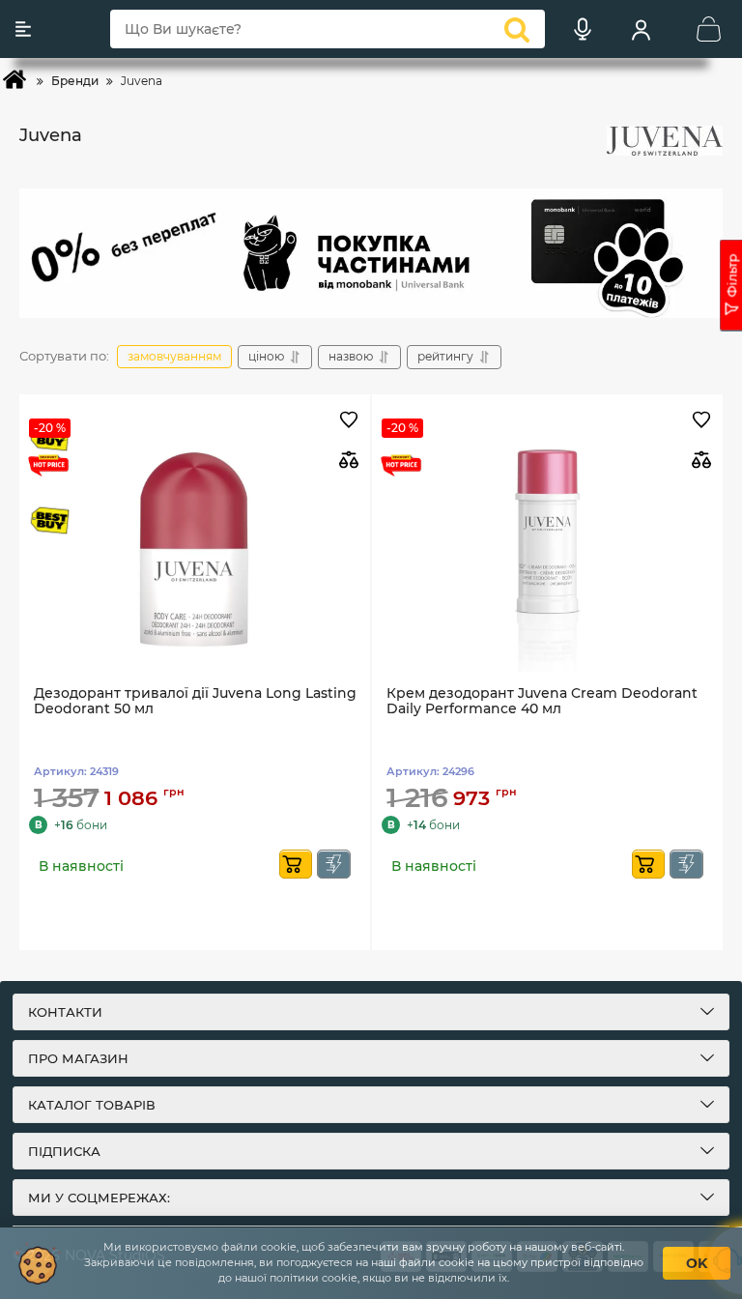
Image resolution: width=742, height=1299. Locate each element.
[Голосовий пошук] (582, 29)
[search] (517, 29)
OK (696, 1263)
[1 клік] (334, 864)
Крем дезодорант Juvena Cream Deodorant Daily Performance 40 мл (542, 701)
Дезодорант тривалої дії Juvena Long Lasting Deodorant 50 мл (195, 701)
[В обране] (348, 421)
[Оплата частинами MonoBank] (371, 253)
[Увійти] (640, 29)
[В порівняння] (348, 459)
